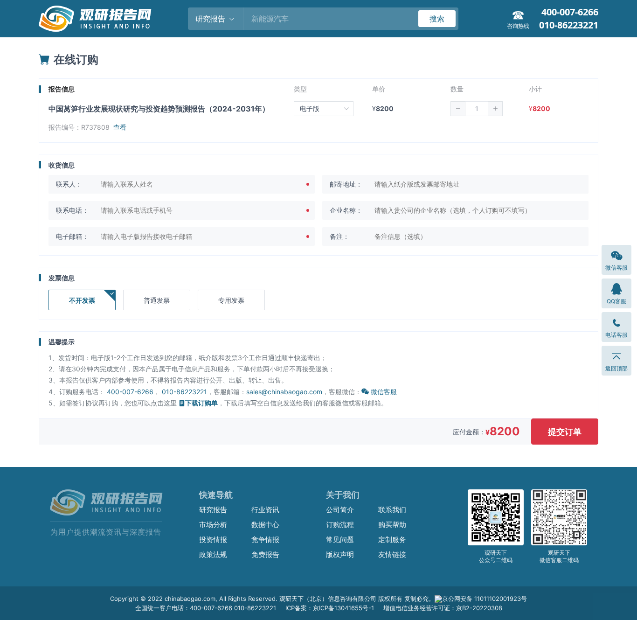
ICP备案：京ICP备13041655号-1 (329, 608)
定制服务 (392, 539)
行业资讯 (265, 509)
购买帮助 (392, 524)
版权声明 (340, 554)
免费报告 (265, 554)
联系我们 (392, 509)
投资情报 (213, 539)
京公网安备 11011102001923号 (484, 598)
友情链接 (392, 554)
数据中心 (265, 524)
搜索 (436, 18)
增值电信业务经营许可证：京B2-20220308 (442, 608)
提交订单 (565, 432)
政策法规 (213, 554)
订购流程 (340, 524)
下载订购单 (201, 403)
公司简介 (340, 509)
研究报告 (213, 509)
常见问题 (340, 539)
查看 (119, 127)
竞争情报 (265, 539)
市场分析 (213, 524)
